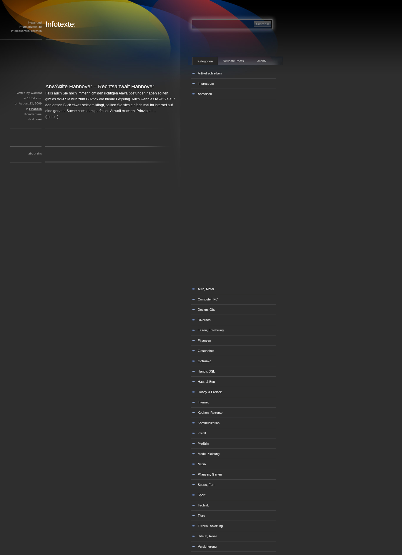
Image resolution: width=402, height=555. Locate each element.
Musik (202, 464)
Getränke (204, 361)
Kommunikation (209, 423)
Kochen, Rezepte (210, 412)
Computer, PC (208, 299)
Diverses (204, 320)
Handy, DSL (206, 371)
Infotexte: (60, 24)
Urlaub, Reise (207, 536)
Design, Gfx (206, 309)
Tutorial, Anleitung (210, 526)
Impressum (206, 83)
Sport (201, 495)
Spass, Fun (206, 484)
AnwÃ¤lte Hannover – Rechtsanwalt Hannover (99, 86)
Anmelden (205, 94)
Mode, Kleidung (209, 454)
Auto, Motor (206, 289)
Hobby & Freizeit (210, 392)
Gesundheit (206, 351)
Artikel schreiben (210, 73)
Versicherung (207, 546)
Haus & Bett (206, 381)
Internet (203, 402)
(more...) (52, 117)
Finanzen (35, 108)
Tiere (201, 515)
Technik (203, 505)
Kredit (202, 433)
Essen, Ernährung (211, 330)
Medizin (203, 443)
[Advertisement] (103, 70)
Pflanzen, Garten (210, 474)
